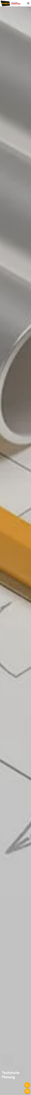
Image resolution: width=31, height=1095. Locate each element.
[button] (28, 3)
